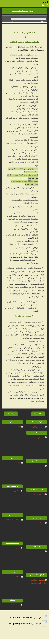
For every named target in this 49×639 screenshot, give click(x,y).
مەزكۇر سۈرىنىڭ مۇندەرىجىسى (22, 11)
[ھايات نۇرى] (45, 3)
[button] (6, 19)
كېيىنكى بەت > (11, 414)
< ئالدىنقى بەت (38, 414)
